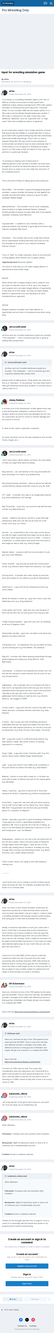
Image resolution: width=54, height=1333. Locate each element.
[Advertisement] (27, 41)
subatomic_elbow (18, 1093)
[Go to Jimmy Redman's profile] (4, 401)
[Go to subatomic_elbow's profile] (4, 1095)
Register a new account (27, 1266)
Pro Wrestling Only (15, 10)
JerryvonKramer (17, 326)
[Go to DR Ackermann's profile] (4, 985)
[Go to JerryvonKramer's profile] (4, 328)
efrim (6, 79)
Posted (20, 94)
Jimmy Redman (17, 400)
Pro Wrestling (25, 82)
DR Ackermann (16, 983)
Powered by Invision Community (27, 1329)
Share (13, 1299)
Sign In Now (27, 1284)
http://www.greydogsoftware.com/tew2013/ (32, 1012)
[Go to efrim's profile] (4, 92)
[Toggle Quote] (6, 362)
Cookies (33, 1326)
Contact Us (22, 1326)
